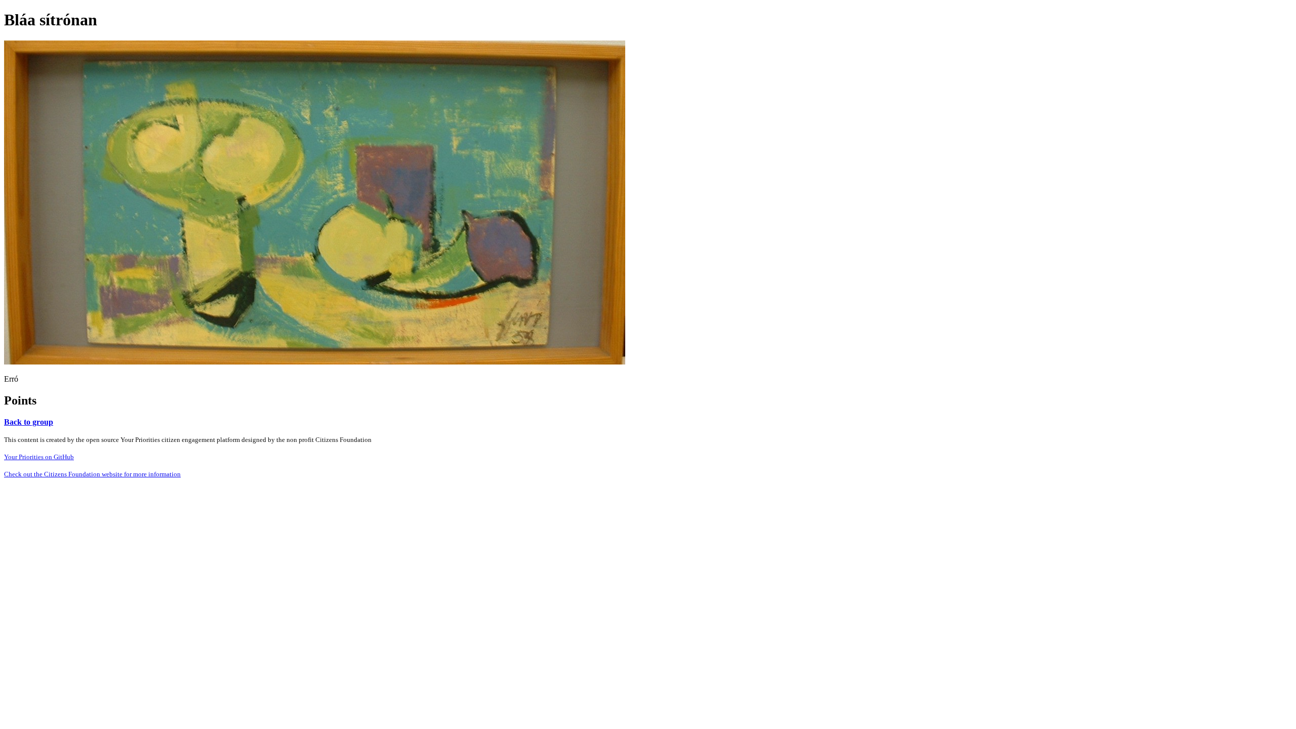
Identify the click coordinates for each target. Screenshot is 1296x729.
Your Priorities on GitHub (39, 457)
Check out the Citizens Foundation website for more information (92, 474)
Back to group (28, 422)
